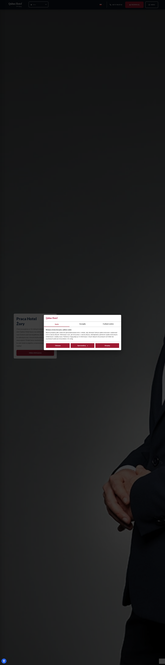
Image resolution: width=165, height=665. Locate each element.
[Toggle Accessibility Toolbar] (4, 661)
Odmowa (57, 345)
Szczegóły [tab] (82, 324)
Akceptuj (107, 345)
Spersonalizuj (81, 345)
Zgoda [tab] (57, 324)
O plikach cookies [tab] (108, 324)
